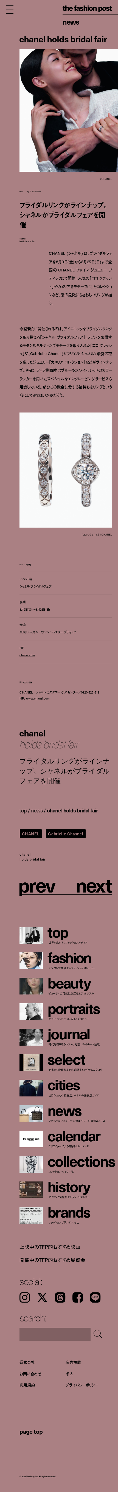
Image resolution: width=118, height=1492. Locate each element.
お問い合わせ (30, 1373)
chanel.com (27, 655)
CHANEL (30, 834)
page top (31, 1431)
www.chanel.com (37, 698)
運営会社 (27, 1362)
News (71, 21)
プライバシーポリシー (82, 1385)
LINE (95, 1297)
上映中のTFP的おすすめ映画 (49, 1246)
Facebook (77, 1297)
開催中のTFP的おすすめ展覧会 (52, 1259)
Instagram (24, 1297)
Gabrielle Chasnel (65, 834)
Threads (60, 1297)
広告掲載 (73, 1362)
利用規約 (27, 1385)
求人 (69, 1373)
